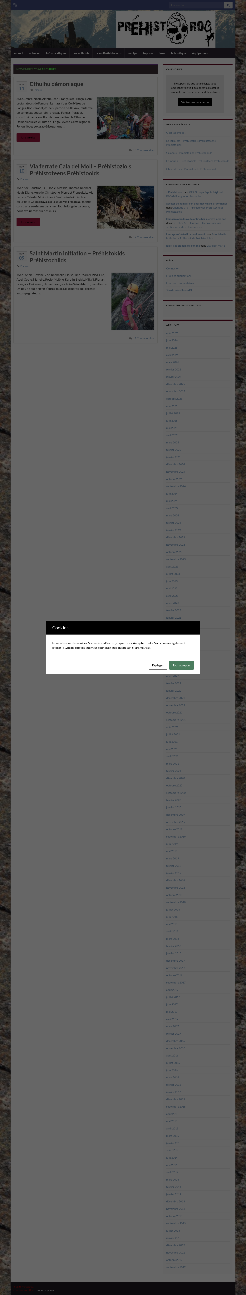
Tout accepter (181, 665)
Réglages (158, 665)
